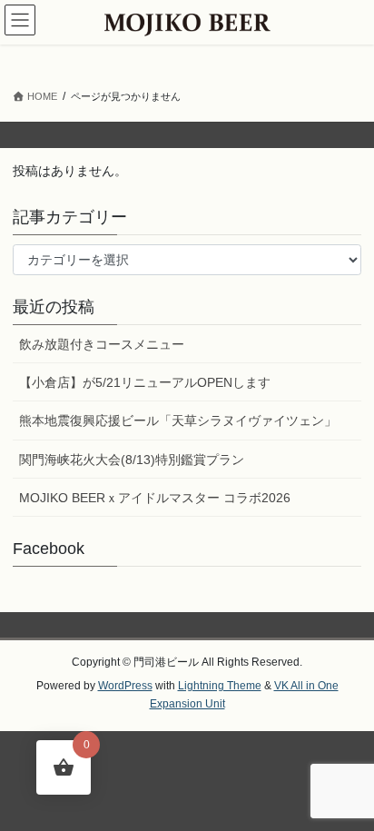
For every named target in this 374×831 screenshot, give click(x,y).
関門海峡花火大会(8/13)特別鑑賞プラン (131, 459)
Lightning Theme (219, 685)
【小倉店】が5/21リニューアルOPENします (145, 382)
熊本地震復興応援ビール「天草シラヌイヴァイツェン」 (178, 420)
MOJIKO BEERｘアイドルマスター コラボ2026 (154, 497)
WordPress (125, 685)
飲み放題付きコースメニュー (101, 344)
